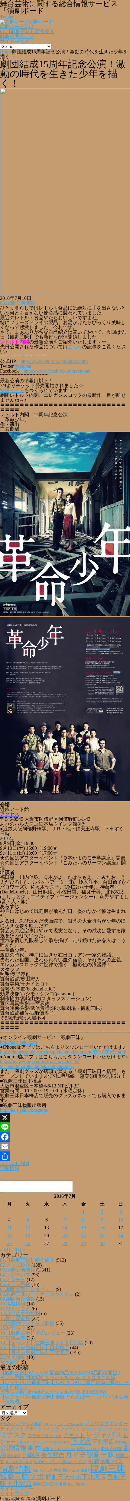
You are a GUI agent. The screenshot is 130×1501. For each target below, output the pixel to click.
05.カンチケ (12, 1279)
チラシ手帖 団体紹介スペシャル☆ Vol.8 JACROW (53, 1392)
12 (27, 1227)
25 (9, 1243)
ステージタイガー (45, 1435)
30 (102, 1243)
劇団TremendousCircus (58, 1449)
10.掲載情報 (12, 1303)
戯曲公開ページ (17, 36)
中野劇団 (121, 1442)
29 (83, 1243)
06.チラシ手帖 (15, 1284)
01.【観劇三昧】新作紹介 (27, 31)
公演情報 (13, 1448)
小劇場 (31, 1455)
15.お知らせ (12, 1328)
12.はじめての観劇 (20, 1313)
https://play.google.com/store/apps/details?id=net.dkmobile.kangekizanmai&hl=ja (40, 1064)
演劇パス (111, 1461)
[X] (65, 1117)
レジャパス (104, 1435)
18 (9, 1235)
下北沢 (81, 1441)
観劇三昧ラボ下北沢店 (75, 1476)
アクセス (9, 814)
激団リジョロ (43, 1470)
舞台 (58, 1470)
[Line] (65, 1127)
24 (120, 1235)
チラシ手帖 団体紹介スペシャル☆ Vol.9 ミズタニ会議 (57, 1377)
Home (6, 51)
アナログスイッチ (42, 1429)
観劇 (85, 1470)
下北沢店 (103, 1442)
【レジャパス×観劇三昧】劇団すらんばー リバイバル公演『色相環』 (64, 1399)
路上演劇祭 (76, 1484)
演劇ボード (41, 21)
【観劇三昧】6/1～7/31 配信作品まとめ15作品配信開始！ (61, 1372)
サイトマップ (14, 41)
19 (27, 1235)
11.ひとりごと (15, 1308)
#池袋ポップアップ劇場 (20, 1424)
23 (102, 1235)
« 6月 (5, 1249)
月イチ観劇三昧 (90, 1455)
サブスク (13, 1435)
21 (65, 1235)
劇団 (34, 1448)
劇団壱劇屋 (111, 1448)
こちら (75, 346)
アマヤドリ (70, 1429)
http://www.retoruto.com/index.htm (54, 361)
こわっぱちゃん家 (70, 1424)
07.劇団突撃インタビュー (27, 1289)
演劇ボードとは (17, 26)
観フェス (71, 1470)
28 (65, 1243)
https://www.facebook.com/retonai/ (57, 371)
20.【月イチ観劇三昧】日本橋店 (34, 1347)
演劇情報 (9, 1168)
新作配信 (52, 1455)
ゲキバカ (120, 1429)
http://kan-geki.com (18, 1042)
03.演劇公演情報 (17, 303)
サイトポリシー (17, 1488)
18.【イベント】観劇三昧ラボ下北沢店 (41, 1342)
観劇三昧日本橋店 (50, 1484)
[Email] (65, 1146)
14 (65, 1227)
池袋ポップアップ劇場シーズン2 (60, 1462)
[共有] (65, 1156)
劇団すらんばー (88, 1449)
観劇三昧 (107, 1468)
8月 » (20, 1249)
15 (83, 1227)
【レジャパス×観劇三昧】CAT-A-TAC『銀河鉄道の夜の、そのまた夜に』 (65, 1385)
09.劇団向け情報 (17, 1299)
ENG (46, 1424)
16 (102, 1227)
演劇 (93, 1461)
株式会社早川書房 (19, 1462)
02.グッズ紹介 (15, 1265)
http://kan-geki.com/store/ (24, 1110)
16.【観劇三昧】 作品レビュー (32, 1332)
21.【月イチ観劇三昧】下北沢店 (34, 1352)
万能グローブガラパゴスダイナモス (43, 1442)
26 (27, 1243)
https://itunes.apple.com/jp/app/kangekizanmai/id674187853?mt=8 (63, 1051)
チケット (74, 1435)
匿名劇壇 (14, 1456)
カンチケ (105, 1429)
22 (83, 1235)
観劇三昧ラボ (22, 1476)
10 (120, 1219)
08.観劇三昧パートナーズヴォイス (37, 1294)
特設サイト (12, 390)
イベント (89, 1429)
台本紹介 (9, 1362)
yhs (53, 1424)
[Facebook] (65, 1137)
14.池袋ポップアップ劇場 (27, 1323)
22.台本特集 (12, 1357)
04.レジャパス (15, 1274)
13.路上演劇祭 (15, 1318)
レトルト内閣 (14, 1163)
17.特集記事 (12, 1337)
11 (9, 1227)
